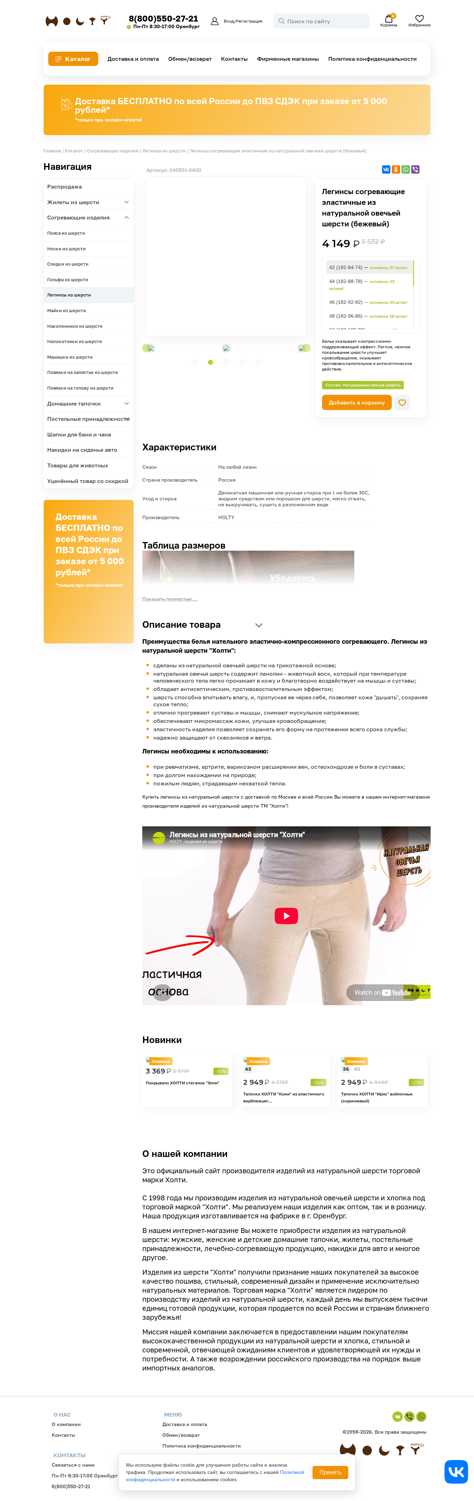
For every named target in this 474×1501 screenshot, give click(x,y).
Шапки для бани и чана (79, 434)
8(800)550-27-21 (163, 18)
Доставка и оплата (133, 59)
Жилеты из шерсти (73, 202)
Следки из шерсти (67, 264)
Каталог (78, 58)
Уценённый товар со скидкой (87, 480)
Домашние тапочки (74, 403)
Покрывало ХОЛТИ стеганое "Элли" (182, 1082)
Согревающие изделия (112, 150)
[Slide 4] (242, 362)
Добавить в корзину (357, 402)
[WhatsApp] (405, 169)
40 (357, 1069)
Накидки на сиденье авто (82, 449)
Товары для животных (77, 465)
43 (248, 1069)
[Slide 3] (226, 362)
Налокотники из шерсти (74, 341)
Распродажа (64, 186)
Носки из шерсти (66, 248)
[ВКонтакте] (386, 169)
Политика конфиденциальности (372, 59)
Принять (330, 1472)
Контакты (234, 59)
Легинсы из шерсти (164, 150)
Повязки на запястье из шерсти (82, 372)
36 (346, 1069)
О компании (66, 1424)
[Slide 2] (210, 362)
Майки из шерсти (66, 310)
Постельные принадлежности (88, 418)
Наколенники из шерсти (74, 326)
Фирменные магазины (288, 59)
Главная (52, 150)
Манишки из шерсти (70, 357)
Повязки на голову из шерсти (80, 388)
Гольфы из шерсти (67, 279)
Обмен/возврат (190, 59)
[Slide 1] (194, 362)
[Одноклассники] (396, 169)
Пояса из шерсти (66, 233)
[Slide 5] (258, 362)
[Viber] (415, 169)
